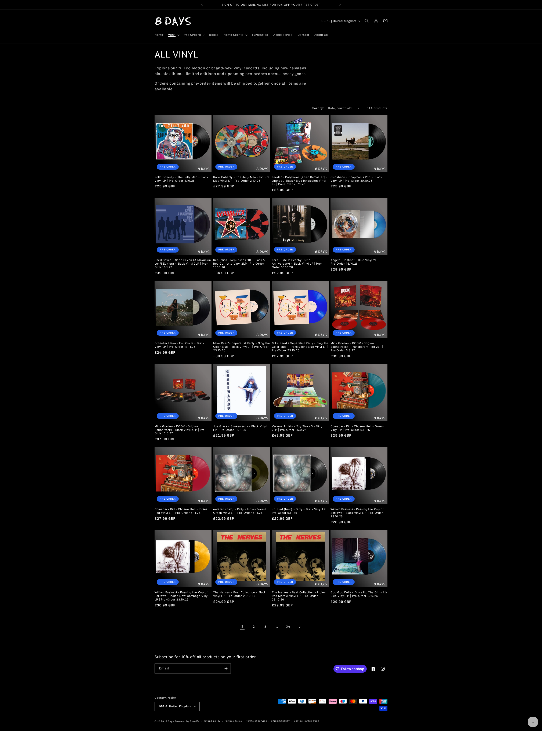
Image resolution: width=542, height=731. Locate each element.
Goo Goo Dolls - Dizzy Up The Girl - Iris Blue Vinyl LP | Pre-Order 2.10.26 (358, 594)
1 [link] (242, 626)
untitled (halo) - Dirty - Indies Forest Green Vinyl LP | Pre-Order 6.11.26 (239, 510)
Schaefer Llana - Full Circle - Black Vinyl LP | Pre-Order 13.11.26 (179, 344)
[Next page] (299, 626)
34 (288, 626)
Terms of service (256, 721)
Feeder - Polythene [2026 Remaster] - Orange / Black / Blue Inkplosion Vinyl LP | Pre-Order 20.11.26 (299, 180)
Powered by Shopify (187, 721)
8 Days (170, 721)
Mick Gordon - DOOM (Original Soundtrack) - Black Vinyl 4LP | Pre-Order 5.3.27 (180, 430)
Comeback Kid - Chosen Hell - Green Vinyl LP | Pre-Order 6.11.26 (357, 428)
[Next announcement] (340, 4)
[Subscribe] (226, 668)
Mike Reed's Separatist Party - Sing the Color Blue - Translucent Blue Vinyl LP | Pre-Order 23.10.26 (300, 346)
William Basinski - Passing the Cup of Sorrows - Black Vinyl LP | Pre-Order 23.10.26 (357, 512)
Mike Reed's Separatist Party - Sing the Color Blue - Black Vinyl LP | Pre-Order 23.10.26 (241, 346)
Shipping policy (280, 721)
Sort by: (318, 108)
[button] (173, 34)
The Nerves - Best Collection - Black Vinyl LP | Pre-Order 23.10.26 (239, 594)
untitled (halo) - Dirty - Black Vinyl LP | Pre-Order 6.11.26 (300, 510)
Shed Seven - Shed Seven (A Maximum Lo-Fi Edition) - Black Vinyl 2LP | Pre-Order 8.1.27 (183, 263)
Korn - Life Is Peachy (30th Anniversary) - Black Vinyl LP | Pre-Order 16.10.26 (297, 263)
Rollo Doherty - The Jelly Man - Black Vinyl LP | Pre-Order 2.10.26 (181, 178)
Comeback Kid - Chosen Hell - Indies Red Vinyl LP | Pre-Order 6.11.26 (181, 510)
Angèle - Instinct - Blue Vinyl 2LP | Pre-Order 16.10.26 (355, 261)
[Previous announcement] (202, 4)
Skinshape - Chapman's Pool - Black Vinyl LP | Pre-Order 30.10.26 (356, 178)
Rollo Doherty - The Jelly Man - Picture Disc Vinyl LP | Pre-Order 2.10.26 (241, 178)
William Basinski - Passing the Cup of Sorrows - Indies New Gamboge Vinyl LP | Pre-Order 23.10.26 (181, 596)
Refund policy (211, 721)
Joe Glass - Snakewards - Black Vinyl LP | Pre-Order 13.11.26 (240, 428)
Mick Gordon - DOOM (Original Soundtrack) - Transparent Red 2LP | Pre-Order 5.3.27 (356, 346)
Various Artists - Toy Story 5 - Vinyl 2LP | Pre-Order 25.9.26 (297, 428)
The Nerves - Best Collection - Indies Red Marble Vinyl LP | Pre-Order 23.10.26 (299, 596)
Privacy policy (233, 721)
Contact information (306, 721)
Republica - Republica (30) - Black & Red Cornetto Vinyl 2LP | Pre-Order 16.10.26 (239, 263)
